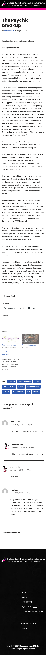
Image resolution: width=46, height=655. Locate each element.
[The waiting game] (30, 339)
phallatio (14, 490)
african (12, 381)
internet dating (33, 386)
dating (21, 386)
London (6, 391)
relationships (18, 391)
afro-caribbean (24, 381)
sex (28, 391)
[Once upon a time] (10, 339)
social (36, 391)
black (37, 381)
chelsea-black (9, 386)
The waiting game (29, 345)
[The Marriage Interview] (12, 360)
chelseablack (9, 31)
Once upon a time (9, 345)
